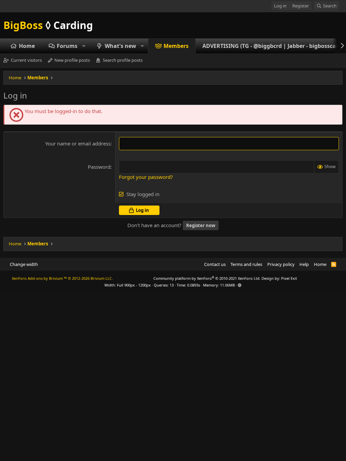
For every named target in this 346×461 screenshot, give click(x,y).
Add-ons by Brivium (62, 278)
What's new (120, 46)
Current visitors (26, 60)
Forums (67, 46)
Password (99, 166)
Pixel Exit (289, 278)
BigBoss (48, 25)
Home (27, 46)
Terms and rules (246, 264)
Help (304, 264)
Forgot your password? (146, 176)
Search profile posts (123, 60)
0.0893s (193, 285)
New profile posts (72, 60)
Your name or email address (77, 143)
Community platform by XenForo (207, 278)
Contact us (215, 264)
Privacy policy (281, 264)
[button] (84, 46)
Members (176, 46)
